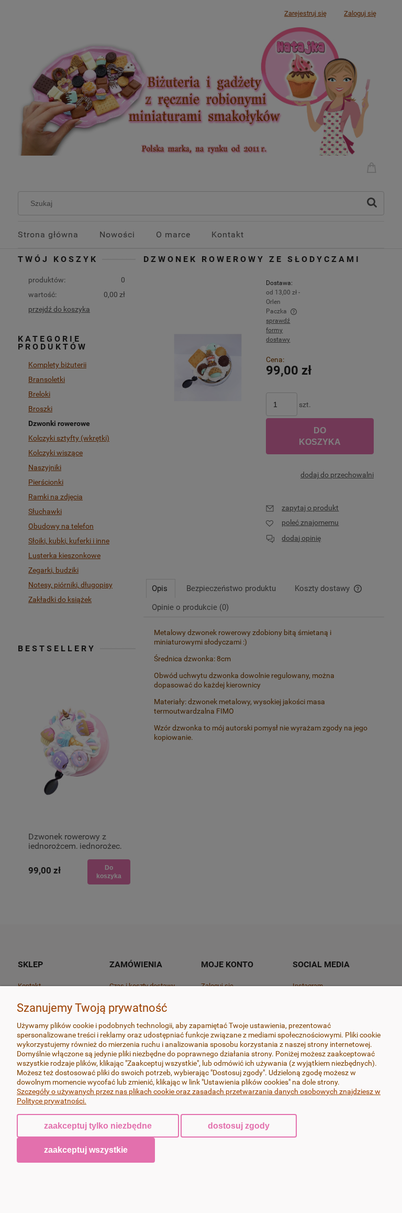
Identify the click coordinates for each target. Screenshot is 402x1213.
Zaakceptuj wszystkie (86, 1149)
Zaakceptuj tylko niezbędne (98, 1125)
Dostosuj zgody (239, 1125)
